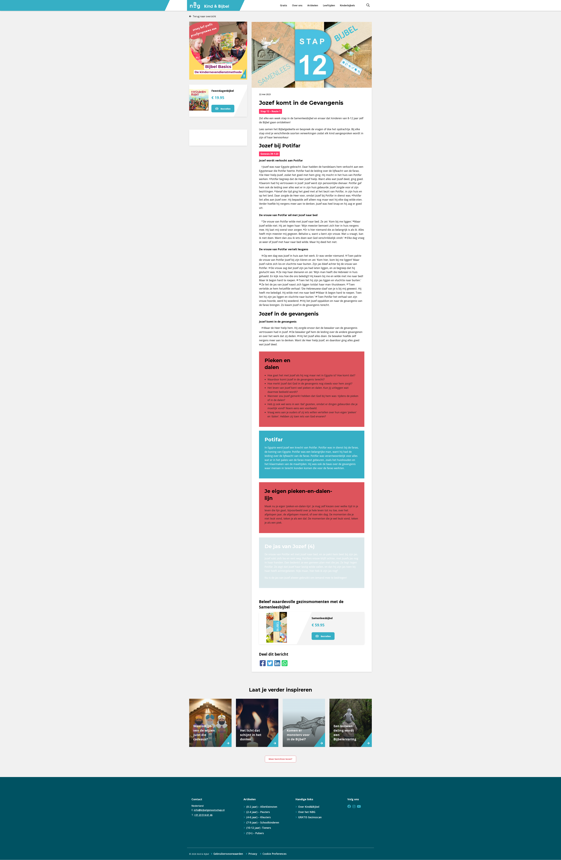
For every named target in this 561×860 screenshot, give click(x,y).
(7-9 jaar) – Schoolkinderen (262, 822)
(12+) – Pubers (255, 833)
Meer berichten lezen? (280, 759)
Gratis (283, 5)
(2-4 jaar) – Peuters (258, 812)
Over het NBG (306, 812)
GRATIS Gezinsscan (310, 817)
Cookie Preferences (274, 854)
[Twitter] (270, 663)
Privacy (252, 854)
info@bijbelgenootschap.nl (209, 810)
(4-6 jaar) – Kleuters (258, 817)
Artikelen (312, 5)
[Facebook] (262, 663)
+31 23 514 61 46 (203, 815)
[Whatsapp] (284, 663)
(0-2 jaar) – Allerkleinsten (261, 806)
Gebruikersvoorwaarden (228, 854)
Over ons (297, 5)
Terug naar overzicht (204, 16)
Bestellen (225, 108)
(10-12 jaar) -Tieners (258, 827)
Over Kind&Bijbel (308, 806)
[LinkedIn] (277, 663)
